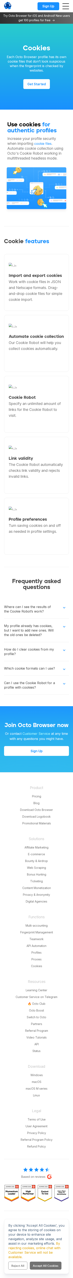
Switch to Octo (36, 1017)
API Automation (36, 946)
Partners (36, 1024)
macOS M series (36, 1088)
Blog (36, 803)
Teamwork (36, 939)
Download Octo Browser (36, 810)
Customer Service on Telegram (36, 997)
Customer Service (36, 734)
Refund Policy (36, 1146)
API (36, 1044)
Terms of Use (37, 1119)
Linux (36, 1095)
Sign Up (48, 6)
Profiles (36, 952)
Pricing (36, 796)
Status (36, 1051)
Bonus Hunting (36, 874)
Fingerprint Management (36, 932)
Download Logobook (36, 816)
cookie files (43, 144)
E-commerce (36, 854)
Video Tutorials (36, 1037)
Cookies (36, 966)
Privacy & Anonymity (36, 894)
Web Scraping (36, 867)
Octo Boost (36, 1010)
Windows (36, 1075)
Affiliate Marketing (36, 847)
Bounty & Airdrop (36, 861)
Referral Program (36, 1030)
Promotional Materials (36, 823)
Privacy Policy (36, 1133)
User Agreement (36, 1126)
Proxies (36, 959)
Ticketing (36, 881)
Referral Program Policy (37, 1139)
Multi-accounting (37, 925)
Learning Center (36, 990)
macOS (36, 1082)
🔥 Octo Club (36, 1003)
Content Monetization (36, 888)
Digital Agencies (36, 901)
